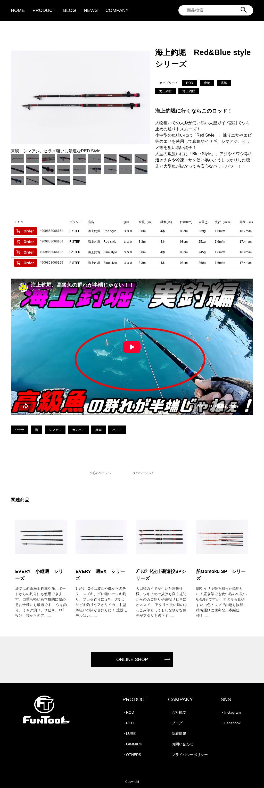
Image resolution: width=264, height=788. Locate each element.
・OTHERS (131, 755)
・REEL (128, 723)
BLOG (69, 10)
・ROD (128, 712)
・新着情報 (177, 733)
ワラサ (19, 430)
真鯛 (224, 83)
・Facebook (231, 723)
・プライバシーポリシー (188, 755)
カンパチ (78, 430)
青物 (207, 83)
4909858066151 (51, 231)
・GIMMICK (132, 744)
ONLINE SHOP (132, 659)
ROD (189, 83)
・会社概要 (177, 712)
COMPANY (117, 10)
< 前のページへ (100, 473)
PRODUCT (43, 10)
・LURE (129, 733)
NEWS (91, 10)
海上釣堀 (165, 91)
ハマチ (117, 430)
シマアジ (55, 430)
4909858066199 (51, 262)
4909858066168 (51, 241)
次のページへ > (143, 473)
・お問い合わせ (180, 744)
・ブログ (175, 723)
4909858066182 (51, 252)
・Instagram (231, 712)
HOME (18, 10)
